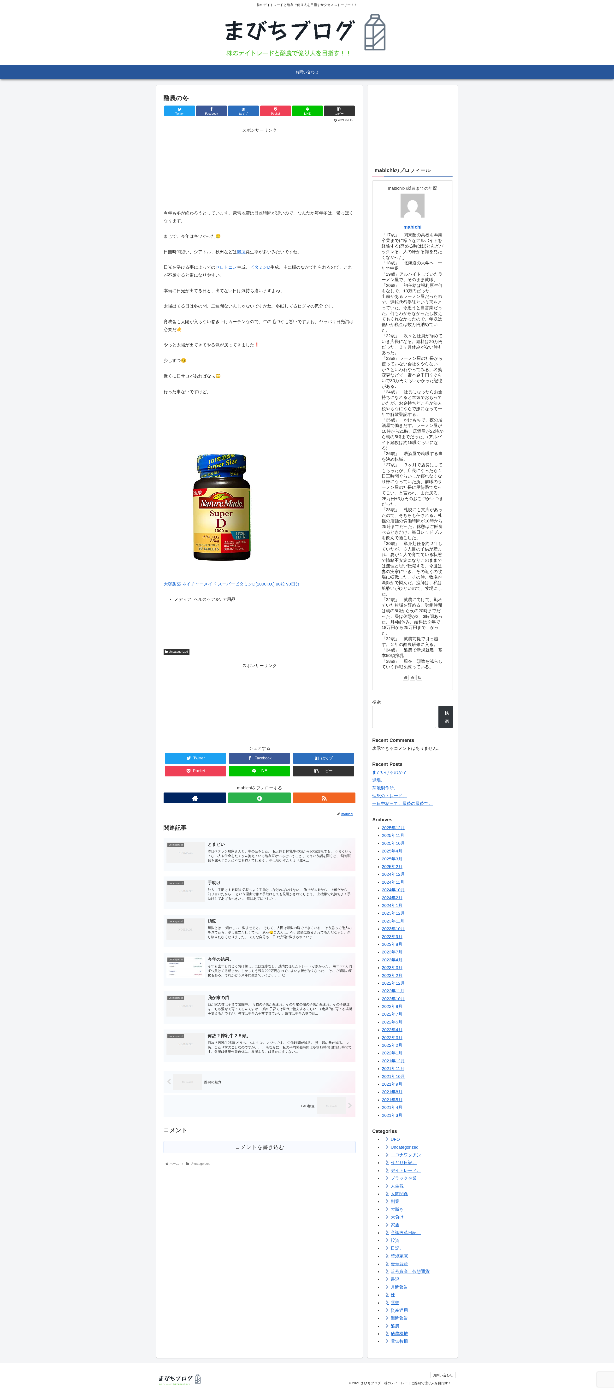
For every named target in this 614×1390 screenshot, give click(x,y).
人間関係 (399, 1193)
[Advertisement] (259, 167)
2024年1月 (392, 905)
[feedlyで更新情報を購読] (259, 798)
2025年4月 (392, 851)
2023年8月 (392, 944)
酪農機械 (399, 1333)
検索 (376, 701)
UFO (395, 1139)
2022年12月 (393, 983)
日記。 (397, 1248)
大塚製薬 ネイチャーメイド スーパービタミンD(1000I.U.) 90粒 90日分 (232, 584)
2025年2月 (392, 866)
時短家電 (399, 1256)
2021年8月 (392, 1091)
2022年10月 (393, 998)
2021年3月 (392, 1115)
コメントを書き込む (259, 1147)
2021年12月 (393, 1060)
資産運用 (399, 1310)
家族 (395, 1224)
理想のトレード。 (389, 795)
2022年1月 (392, 1053)
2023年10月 (393, 928)
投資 (395, 1240)
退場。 (378, 780)
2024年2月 (392, 897)
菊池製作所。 (385, 788)
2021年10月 (393, 1076)
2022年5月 (392, 1021)
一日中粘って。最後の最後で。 (402, 803)
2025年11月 (393, 835)
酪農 (395, 1325)
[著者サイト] (195, 798)
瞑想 (395, 1302)
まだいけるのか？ (389, 772)
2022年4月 (392, 1029)
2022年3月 (392, 1037)
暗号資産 (399, 1263)
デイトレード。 (406, 1170)
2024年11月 (393, 882)
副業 (395, 1201)
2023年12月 (393, 913)
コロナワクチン (406, 1155)
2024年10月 (393, 889)
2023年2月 (392, 975)
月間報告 (399, 1286)
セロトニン (226, 267)
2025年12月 (393, 827)
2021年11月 (393, 1068)
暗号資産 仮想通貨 (410, 1271)
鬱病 (241, 251)
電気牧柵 (399, 1341)
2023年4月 (392, 959)
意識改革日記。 (406, 1232)
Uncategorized (178, 651)
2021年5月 (392, 1099)
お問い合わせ (443, 1375)
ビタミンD (260, 267)
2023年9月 (392, 936)
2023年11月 (393, 920)
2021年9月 (392, 1084)
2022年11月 (393, 990)
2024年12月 (393, 874)
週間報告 (399, 1318)
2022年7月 (392, 1014)
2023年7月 (392, 952)
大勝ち (397, 1209)
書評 (395, 1279)
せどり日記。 (404, 1162)
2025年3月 (392, 858)
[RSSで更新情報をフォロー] (324, 798)
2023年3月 (392, 967)
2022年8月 (392, 1006)
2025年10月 (393, 843)
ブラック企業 (404, 1178)
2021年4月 (392, 1107)
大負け (397, 1217)
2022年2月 (392, 1045)
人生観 (397, 1185)
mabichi (412, 227)
